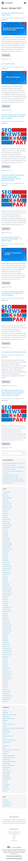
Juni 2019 (5, 613)
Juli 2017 (5, 658)
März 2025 (5, 500)
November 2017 (7, 650)
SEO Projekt (6, 775)
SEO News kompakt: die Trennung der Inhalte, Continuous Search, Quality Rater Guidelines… (13, 116)
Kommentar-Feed (7, 804)
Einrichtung (6, 730)
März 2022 (5, 560)
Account (5, 710)
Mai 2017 (5, 662)
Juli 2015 (5, 701)
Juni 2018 (5, 637)
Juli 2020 (5, 597)
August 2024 (6, 510)
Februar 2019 (6, 621)
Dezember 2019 (7, 607)
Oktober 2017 (6, 652)
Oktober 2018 (6, 629)
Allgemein (11, 385)
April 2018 (5, 640)
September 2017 (7, 654)
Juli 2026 (5, 494)
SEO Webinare (7, 777)
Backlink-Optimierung (9, 718)
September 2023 (7, 525)
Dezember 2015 (7, 695)
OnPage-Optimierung (8, 755)
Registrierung (6, 767)
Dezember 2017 (7, 648)
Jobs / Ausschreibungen (9, 740)
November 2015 (7, 697)
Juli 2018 (5, 635)
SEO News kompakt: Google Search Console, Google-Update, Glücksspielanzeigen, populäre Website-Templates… (12, 177)
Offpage (5, 753)
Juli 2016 (5, 682)
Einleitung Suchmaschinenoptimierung (13, 728)
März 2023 (5, 537)
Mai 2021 (5, 580)
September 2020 (7, 594)
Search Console (7, 771)
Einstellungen (6, 732)
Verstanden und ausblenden (14, 856)
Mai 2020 (5, 601)
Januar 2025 (6, 502)
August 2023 (6, 527)
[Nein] (26, 854)
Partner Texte (6, 763)
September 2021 (7, 572)
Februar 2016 (6, 691)
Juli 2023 (5, 529)
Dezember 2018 (7, 625)
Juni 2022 (5, 554)
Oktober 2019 (6, 609)
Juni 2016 (5, 683)
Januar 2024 (6, 521)
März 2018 (5, 642)
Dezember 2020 (7, 588)
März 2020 (5, 605)
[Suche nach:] (14, 453)
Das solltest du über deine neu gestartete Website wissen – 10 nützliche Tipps (11, 239)
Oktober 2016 (6, 676)
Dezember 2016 (7, 672)
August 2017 (6, 656)
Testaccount (6, 789)
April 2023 (5, 535)
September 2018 (7, 631)
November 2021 (7, 568)
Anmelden (5, 800)
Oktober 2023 (6, 523)
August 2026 (6, 492)
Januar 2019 (6, 623)
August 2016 (6, 680)
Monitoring (6, 746)
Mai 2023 (5, 533)
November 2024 (7, 506)
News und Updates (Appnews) (11, 749)
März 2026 (5, 496)
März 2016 (5, 689)
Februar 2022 (6, 562)
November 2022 (7, 545)
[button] (25, 3)
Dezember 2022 (7, 543)
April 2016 (5, 687)
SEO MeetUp (6, 773)
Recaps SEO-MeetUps (8, 765)
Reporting (5, 769)
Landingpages (6, 742)
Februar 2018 (6, 644)
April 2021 (5, 582)
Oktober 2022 (6, 547)
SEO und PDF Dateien (8, 64)
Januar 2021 (6, 586)
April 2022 (5, 558)
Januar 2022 (6, 564)
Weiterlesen (6, 55)
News (10, 170)
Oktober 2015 (6, 699)
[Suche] (23, 453)
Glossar (5, 738)
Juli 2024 (5, 511)
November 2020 (7, 590)
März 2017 (5, 666)
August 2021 (6, 574)
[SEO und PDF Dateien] (14, 77)
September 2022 (7, 549)
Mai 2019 (5, 615)
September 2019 (7, 611)
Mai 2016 (5, 685)
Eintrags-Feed (6, 802)
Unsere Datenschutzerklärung (14, 858)
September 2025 (7, 498)
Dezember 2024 (7, 504)
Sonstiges (5, 787)
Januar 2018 (6, 646)
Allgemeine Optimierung (9, 714)
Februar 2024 (6, 519)
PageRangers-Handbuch (9, 761)
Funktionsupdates (8, 736)
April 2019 (5, 617)
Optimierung (6, 759)
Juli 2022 (5, 553)
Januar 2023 (6, 541)
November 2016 (7, 674)
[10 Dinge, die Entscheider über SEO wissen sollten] (14, 28)
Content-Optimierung (9, 724)
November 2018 (7, 627)
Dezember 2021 (7, 566)
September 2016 (7, 678)
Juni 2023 (5, 531)
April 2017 (5, 664)
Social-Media (6, 785)
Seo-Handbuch (7, 779)
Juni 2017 (5, 660)
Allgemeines (6, 716)
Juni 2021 (5, 578)
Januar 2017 (6, 670)
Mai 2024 (5, 515)
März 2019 (5, 619)
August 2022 (6, 551)
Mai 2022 (5, 556)
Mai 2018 (5, 639)
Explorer (5, 734)
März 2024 (5, 517)
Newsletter (6, 751)
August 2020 (6, 596)
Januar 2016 (6, 693)
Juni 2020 (5, 599)
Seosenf (5, 783)
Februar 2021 (6, 584)
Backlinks (5, 720)
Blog (10, 59)
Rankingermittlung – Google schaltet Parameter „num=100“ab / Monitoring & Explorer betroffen (13, 481)
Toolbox (5, 791)
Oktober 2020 (6, 592)
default (5, 726)
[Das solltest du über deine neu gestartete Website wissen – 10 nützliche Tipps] (14, 254)
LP (3, 744)
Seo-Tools (5, 781)
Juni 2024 (5, 513)
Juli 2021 (5, 576)
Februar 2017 (6, 668)
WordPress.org (7, 806)
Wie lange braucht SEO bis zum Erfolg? (13, 352)
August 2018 (6, 633)
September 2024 (7, 508)
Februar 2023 (6, 539)
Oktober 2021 (6, 570)
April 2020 (5, 603)
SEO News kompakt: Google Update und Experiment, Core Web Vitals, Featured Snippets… (12, 293)
